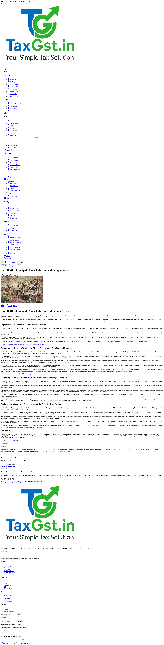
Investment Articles (14, 177)
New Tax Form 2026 (14, 104)
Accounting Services (14, 242)
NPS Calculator (13, 183)
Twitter (9, 440)
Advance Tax (12, 94)
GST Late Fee (13, 145)
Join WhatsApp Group (8, 643)
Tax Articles (12, 111)
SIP (5, 587)
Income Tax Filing (14, 237)
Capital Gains (7, 585)
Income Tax (12, 79)
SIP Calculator (13, 157)
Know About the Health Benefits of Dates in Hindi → (15, 482)
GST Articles (12, 147)
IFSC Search (12, 206)
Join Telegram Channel (23, 643)
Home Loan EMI (13, 211)
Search (19, 264)
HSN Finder (12, 126)
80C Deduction (13, 96)
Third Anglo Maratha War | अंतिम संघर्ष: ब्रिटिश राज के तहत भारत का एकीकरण (21, 374)
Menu (20, 262)
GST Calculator (13, 121)
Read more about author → (8, 479)
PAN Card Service (14, 247)
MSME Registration (14, 249)
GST (5, 582)
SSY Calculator (13, 186)
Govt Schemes (8, 600)
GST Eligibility (13, 133)
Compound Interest (14, 165)
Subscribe (3, 446)
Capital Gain (12, 89)
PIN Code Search (13, 208)
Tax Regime (12, 82)
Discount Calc (13, 230)
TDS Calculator (13, 84)
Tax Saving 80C (13, 106)
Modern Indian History (7, 266)
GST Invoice (12, 130)
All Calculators (8, 601)
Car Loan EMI (13, 213)
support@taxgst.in (7, 3)
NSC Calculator (13, 167)
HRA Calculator (13, 86)
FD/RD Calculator (14, 169)
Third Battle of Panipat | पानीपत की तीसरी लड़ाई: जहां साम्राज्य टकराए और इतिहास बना (23, 344)
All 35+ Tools (12, 233)
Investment (7, 598)
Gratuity (11, 188)
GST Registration (13, 245)
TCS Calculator (25, 138)
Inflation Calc (12, 218)
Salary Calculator (13, 215)
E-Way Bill (12, 135)
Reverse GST (12, 128)
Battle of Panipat (11, 319)
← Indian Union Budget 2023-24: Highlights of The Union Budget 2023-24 (21, 481)
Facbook (15, 440)
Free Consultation (13, 253)
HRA (5, 584)
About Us (6, 608)
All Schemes (12, 196)
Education (16, 266)
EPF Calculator (13, 162)
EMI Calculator (13, 225)
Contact (6, 609)
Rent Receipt (12, 108)
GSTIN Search (13, 123)
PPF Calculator (13, 160)
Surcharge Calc (13, 91)
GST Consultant (13, 240)
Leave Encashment (14, 190)
